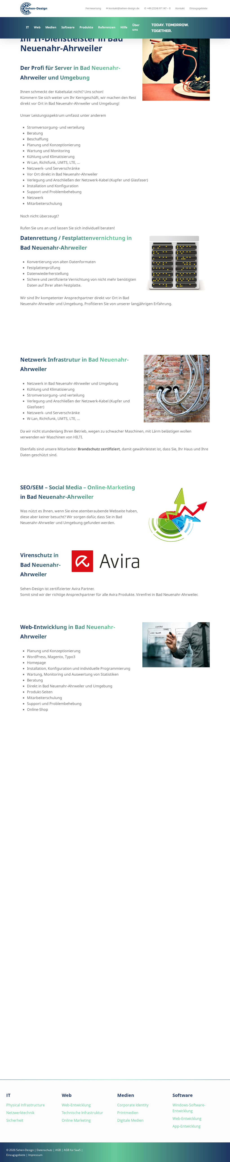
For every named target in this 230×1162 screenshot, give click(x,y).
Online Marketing (76, 1120)
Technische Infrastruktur (82, 1112)
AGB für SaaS (72, 1150)
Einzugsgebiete (15, 1155)
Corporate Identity (132, 1105)
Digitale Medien (130, 1120)
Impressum (35, 1155)
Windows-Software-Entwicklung (188, 1108)
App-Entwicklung (186, 1126)
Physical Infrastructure (25, 1105)
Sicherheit (14, 1120)
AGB (58, 1150)
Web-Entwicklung (76, 1105)
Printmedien (127, 1112)
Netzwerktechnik (20, 1112)
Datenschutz (44, 1150)
